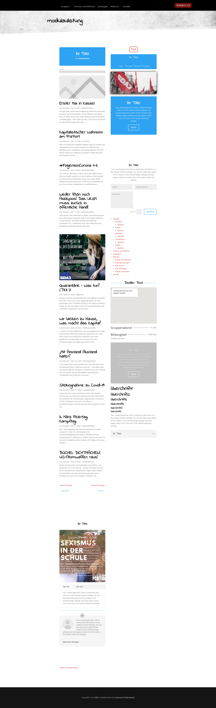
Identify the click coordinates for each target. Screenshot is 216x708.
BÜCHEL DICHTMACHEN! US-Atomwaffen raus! (79, 455)
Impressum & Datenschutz (125, 697)
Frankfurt (86, 141)
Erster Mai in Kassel (76, 103)
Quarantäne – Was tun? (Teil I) (79, 288)
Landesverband (87, 108)
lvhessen (66, 108)
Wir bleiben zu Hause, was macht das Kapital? (80, 321)
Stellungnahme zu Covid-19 (81, 385)
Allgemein (80, 295)
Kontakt (126, 6)
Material (114, 6)
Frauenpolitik (84, 545)
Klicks (133, 49)
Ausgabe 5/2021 (91, 542)
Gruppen (65, 6)
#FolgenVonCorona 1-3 (78, 165)
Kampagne (103, 6)
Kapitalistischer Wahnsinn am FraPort (81, 134)
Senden (150, 211)
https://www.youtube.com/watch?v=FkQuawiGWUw (129, 441)
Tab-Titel (66, 587)
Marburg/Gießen (88, 170)
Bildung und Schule (73, 545)
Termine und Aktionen (84, 6)
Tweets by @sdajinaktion (68, 668)
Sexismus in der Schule (82, 538)
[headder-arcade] (134, 93)
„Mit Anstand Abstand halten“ (78, 354)
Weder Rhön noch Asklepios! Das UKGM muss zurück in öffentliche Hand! (78, 201)
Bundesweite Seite (183, 5)
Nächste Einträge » (98, 485)
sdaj (72, 542)
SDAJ (97, 697)
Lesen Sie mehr (82, 572)
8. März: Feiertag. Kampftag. (73, 419)
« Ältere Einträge (65, 485)
